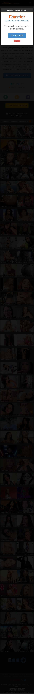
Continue (16, 35)
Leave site (17, 41)
